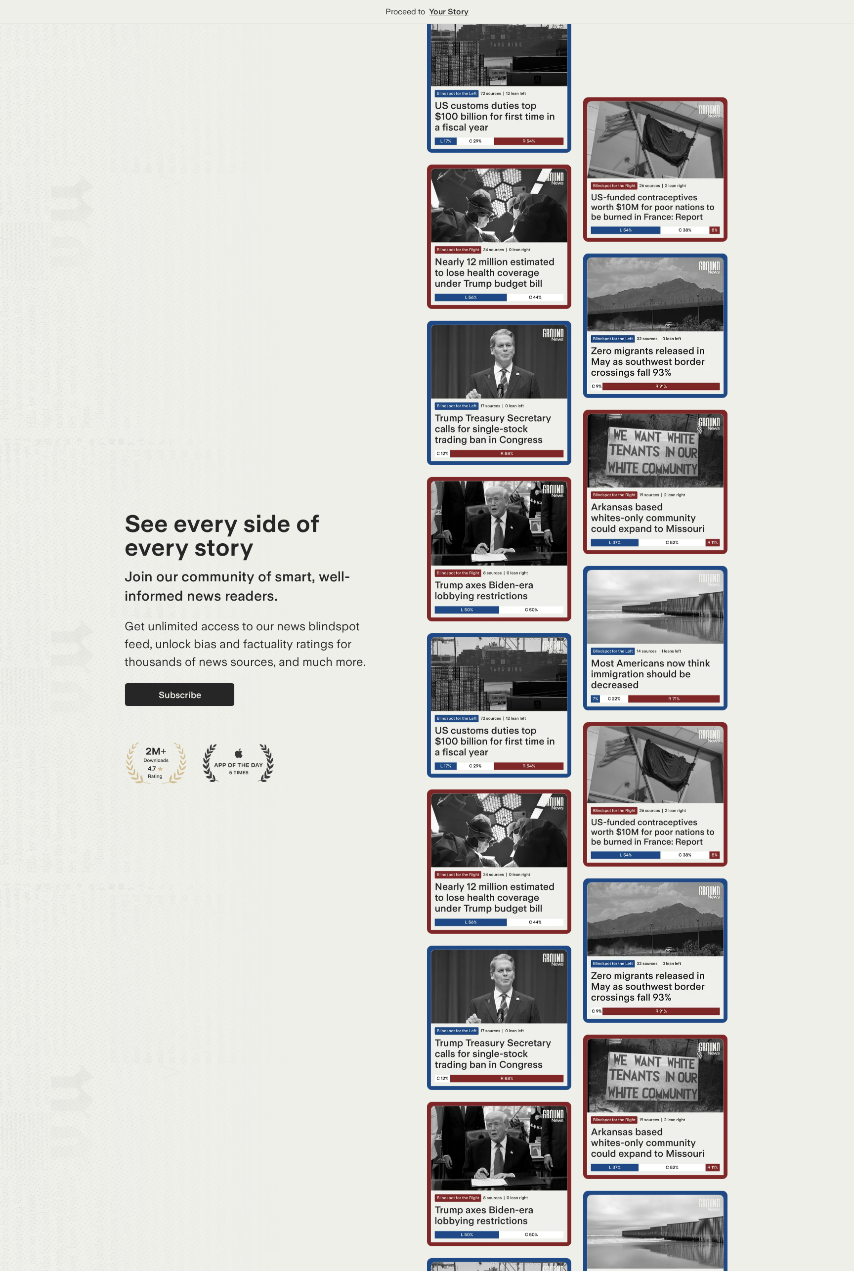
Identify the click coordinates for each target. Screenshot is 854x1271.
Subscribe (180, 695)
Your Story (449, 11)
